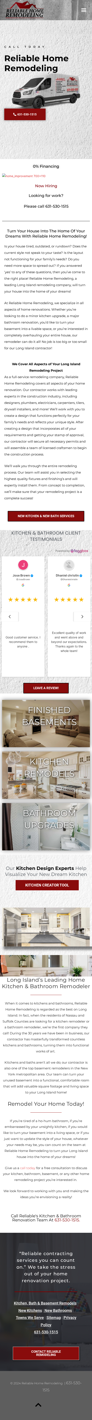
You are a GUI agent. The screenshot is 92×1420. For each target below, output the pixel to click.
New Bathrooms (58, 1310)
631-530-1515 (46, 1332)
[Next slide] (82, 616)
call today (27, 1168)
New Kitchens (30, 1310)
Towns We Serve (30, 1317)
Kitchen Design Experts (45, 868)
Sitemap (53, 1317)
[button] (84, 10)
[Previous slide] (9, 616)
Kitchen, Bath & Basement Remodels (45, 1303)
